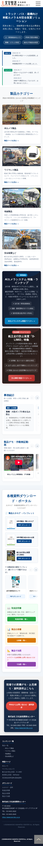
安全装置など (9, 756)
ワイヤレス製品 (10, 751)
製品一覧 (5, 745)
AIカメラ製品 (9, 748)
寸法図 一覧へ (21, 664)
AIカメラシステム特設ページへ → (21, 321)
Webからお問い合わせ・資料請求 (21, 706)
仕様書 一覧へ (21, 640)
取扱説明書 (6, 790)
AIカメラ (5, 766)
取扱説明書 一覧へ (21, 619)
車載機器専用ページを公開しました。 (25, 63)
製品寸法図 (6, 796)
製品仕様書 (6, 793)
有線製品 (8, 754)
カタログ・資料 (7, 787)
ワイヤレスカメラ (8, 769)
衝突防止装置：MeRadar (10, 775)
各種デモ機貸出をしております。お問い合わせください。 (26, 81)
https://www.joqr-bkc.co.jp (24, 728)
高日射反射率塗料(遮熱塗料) (12, 778)
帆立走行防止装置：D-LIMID (12, 772)
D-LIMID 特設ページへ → (21, 378)
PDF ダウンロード (24, 525)
